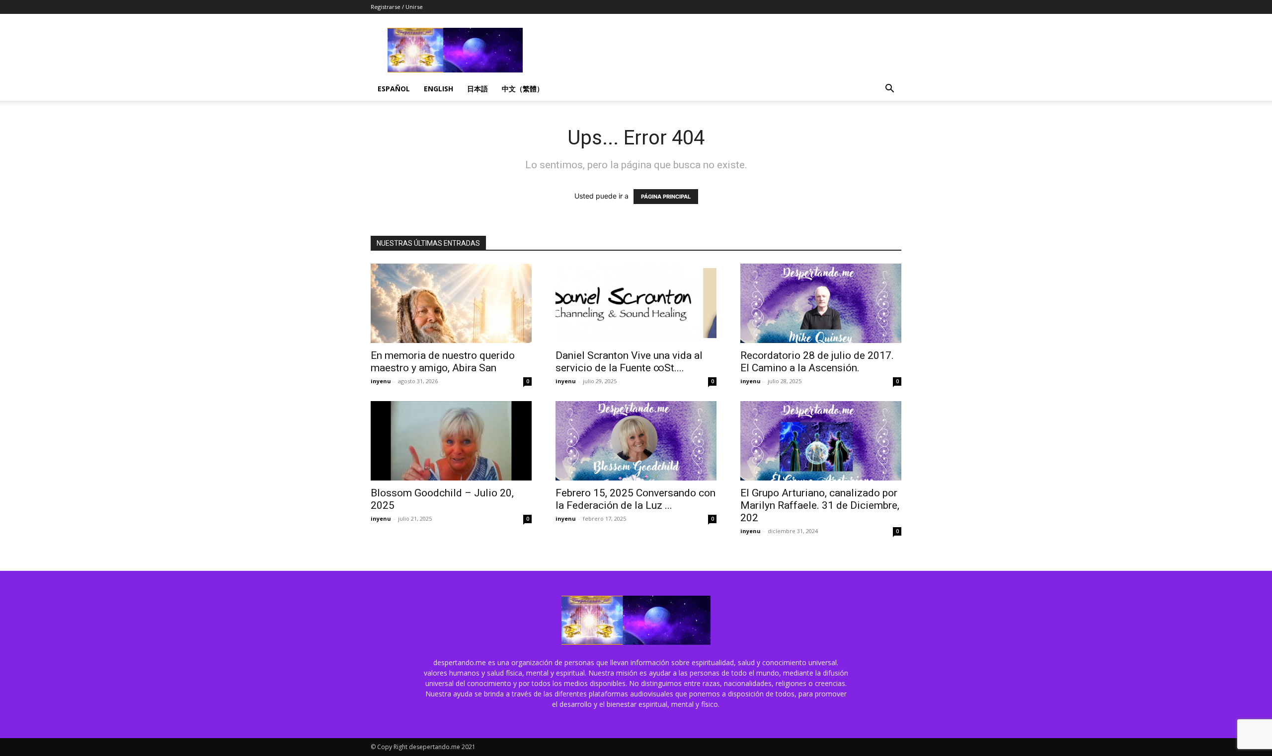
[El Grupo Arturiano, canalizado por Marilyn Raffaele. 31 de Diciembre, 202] (820, 441)
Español (394, 88)
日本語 (477, 88)
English (438, 88)
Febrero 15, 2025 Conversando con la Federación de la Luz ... (636, 499)
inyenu (381, 381)
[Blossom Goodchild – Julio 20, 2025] (451, 441)
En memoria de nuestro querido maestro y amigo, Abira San (443, 361)
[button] (889, 89)
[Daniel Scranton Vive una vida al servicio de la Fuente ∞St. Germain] (636, 303)
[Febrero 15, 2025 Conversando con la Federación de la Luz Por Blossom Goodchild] (636, 441)
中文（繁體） (523, 88)
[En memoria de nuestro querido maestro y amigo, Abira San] (451, 303)
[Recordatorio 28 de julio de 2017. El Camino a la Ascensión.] (820, 303)
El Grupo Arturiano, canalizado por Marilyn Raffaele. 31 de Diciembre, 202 (819, 505)
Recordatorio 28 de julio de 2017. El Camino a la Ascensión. (817, 361)
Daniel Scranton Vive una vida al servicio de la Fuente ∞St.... (629, 361)
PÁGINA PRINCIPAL (666, 196)
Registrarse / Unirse (397, 6)
